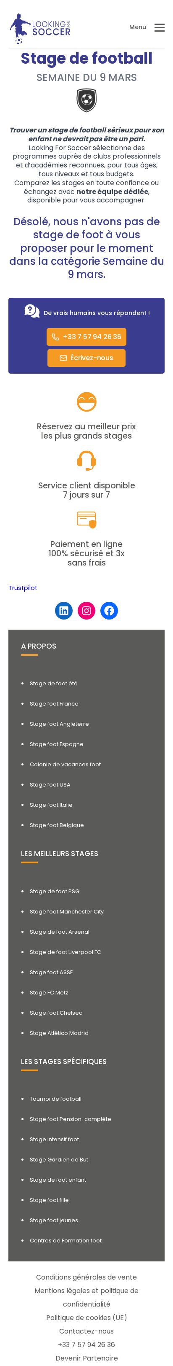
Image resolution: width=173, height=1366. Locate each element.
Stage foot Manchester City (67, 911)
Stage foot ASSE (51, 972)
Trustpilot (22, 588)
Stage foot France (54, 703)
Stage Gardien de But (59, 1159)
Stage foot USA (50, 784)
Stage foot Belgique (57, 825)
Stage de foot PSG (54, 891)
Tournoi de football (55, 1098)
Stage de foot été (54, 683)
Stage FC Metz (49, 992)
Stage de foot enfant (58, 1179)
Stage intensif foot (54, 1139)
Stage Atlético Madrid (59, 1033)
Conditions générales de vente (86, 1277)
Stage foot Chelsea (56, 1012)
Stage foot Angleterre (59, 723)
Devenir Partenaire (86, 1358)
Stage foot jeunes (54, 1220)
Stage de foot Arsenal (59, 931)
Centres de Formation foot (66, 1240)
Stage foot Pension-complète (70, 1119)
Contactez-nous (86, 1331)
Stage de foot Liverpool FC (65, 952)
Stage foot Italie (51, 804)
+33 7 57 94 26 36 (86, 1345)
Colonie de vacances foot (65, 764)
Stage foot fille (49, 1200)
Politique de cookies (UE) (86, 1318)
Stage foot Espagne (57, 744)
